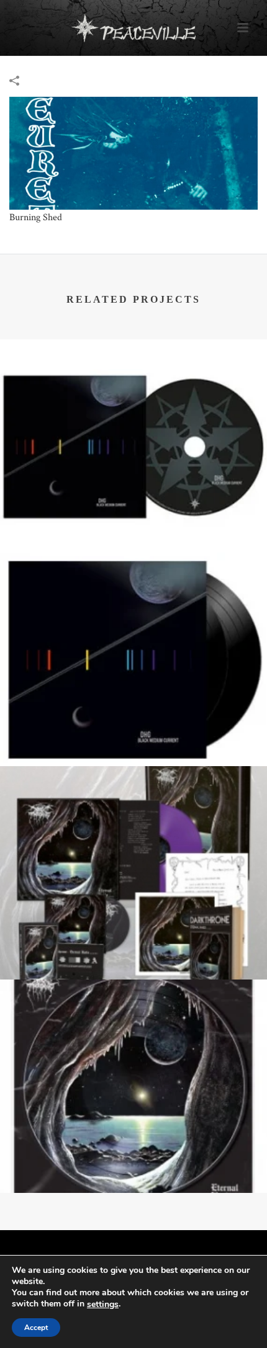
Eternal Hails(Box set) (133, 933)
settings (103, 1304)
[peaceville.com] (133, 28)
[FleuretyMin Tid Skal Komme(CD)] (133, 152)
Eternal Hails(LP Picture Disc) (133, 1147)
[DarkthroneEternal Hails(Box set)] (133, 817)
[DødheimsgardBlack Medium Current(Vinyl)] (133, 604)
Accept (36, 1327)
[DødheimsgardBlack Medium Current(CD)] (133, 390)
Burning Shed (35, 217)
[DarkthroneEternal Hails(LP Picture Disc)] (133, 1031)
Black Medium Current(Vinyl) (133, 720)
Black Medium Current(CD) (133, 507)
